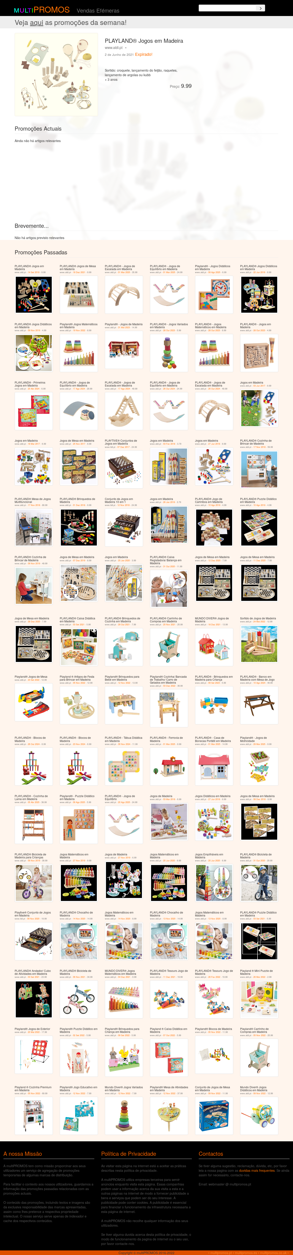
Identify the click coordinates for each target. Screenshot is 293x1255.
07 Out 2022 (169, 1035)
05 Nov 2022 (79, 682)
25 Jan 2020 (124, 560)
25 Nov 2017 (79, 443)
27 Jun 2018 (214, 443)
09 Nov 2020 (33, 918)
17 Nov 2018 (259, 447)
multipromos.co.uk (273, 1252)
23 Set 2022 (33, 679)
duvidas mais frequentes (257, 1170)
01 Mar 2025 (124, 272)
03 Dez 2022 (169, 685)
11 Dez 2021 (169, 977)
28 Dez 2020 (34, 621)
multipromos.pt (221, 1252)
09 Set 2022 (124, 1035)
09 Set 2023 (214, 682)
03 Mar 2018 (169, 799)
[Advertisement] (236, 65)
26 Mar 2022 (259, 977)
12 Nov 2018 (123, 505)
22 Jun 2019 (259, 272)
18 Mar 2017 (34, 443)
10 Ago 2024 (259, 682)
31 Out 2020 (169, 566)
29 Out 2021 (124, 624)
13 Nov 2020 (169, 918)
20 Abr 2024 (33, 388)
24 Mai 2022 (259, 621)
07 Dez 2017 (123, 447)
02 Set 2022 (78, 1035)
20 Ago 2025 (124, 802)
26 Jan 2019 (169, 502)
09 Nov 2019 (34, 330)
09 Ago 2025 (214, 272)
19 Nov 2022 (79, 330)
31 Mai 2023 (124, 327)
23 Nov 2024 (79, 744)
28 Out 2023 (169, 330)
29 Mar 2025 (259, 744)
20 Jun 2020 (169, 860)
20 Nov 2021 (169, 624)
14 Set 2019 (33, 272)
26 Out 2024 (169, 388)
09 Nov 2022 (214, 1093)
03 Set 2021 (78, 624)
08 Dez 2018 (259, 799)
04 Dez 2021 (124, 977)
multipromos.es (246, 1252)
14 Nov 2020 (79, 918)
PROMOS (51, 9)
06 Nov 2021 (79, 977)
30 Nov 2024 (124, 744)
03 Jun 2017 (259, 385)
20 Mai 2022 (34, 1032)
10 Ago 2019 (214, 505)
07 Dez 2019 (79, 560)
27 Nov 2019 (79, 860)
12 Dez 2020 (214, 560)
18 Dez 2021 (79, 272)
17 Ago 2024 (79, 388)
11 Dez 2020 (259, 560)
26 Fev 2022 (214, 977)
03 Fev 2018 (169, 443)
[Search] (260, 8)
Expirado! (143, 54)
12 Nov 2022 (124, 682)
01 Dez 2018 (79, 505)
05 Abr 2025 (33, 802)
